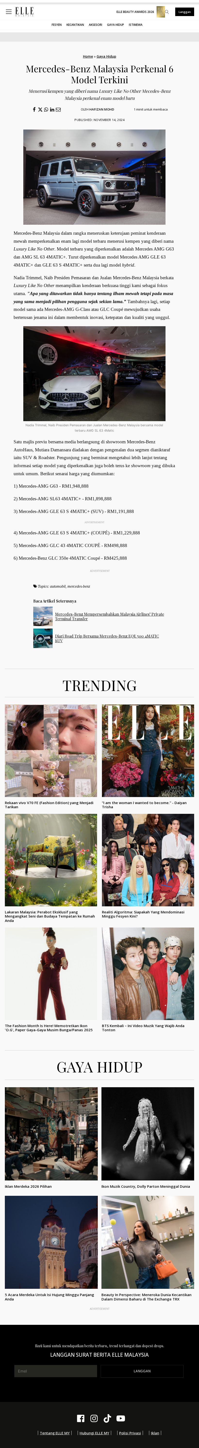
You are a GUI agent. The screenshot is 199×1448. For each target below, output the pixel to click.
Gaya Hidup (115, 25)
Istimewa (135, 25)
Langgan (185, 12)
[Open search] (167, 12)
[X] (40, 109)
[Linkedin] (52, 109)
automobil (58, 586)
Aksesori (95, 25)
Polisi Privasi (130, 1432)
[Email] (58, 109)
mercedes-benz (78, 586)
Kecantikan (75, 25)
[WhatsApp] (46, 109)
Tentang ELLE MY (55, 1432)
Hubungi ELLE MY (94, 1432)
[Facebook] (34, 109)
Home (88, 56)
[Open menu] (10, 12)
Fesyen (57, 25)
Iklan (155, 1432)
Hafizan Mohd (101, 109)
